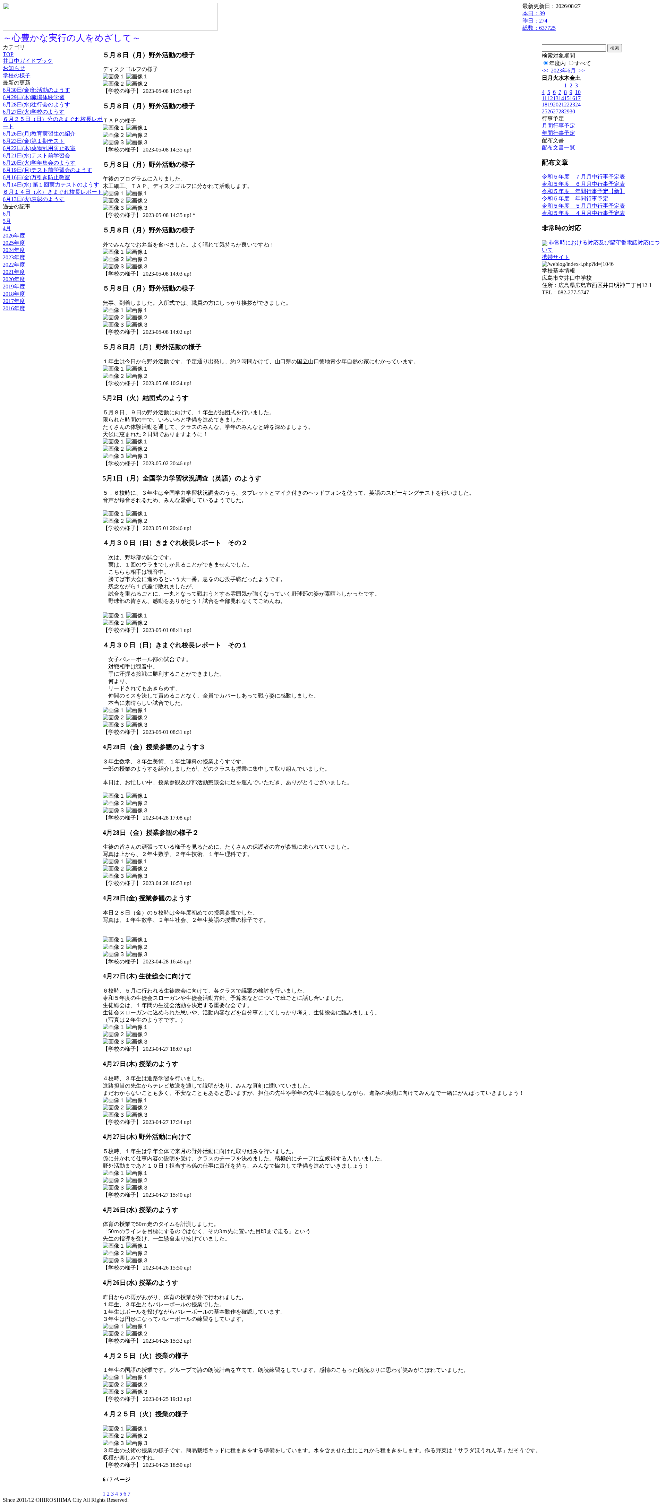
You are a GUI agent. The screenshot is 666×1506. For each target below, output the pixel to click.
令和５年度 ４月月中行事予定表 (583, 213)
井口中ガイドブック (28, 61)
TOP (8, 54)
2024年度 (14, 250)
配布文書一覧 (558, 147)
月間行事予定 (558, 126)
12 (550, 98)
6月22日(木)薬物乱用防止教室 (39, 148)
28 (561, 111)
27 (555, 111)
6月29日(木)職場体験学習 (34, 97)
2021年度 (14, 272)
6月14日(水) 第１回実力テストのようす (51, 185)
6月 (7, 214)
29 (567, 111)
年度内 (557, 63)
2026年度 (14, 236)
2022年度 (14, 265)
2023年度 (14, 257)
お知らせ (14, 68)
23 (572, 104)
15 (567, 98)
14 (561, 98)
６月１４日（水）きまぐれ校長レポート (53, 192)
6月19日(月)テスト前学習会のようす (47, 170)
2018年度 (14, 294)
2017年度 (14, 301)
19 (550, 104)
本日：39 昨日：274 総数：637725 (539, 20)
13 (555, 98)
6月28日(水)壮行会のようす (36, 104)
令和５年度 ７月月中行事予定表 (583, 177)
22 (567, 104)
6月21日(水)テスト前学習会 (36, 155)
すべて (582, 63)
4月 (7, 228)
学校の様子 (17, 75)
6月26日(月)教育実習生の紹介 (39, 134)
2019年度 (14, 286)
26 (550, 111)
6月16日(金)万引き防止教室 (36, 177)
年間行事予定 (558, 133)
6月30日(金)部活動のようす (36, 90)
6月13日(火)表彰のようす (34, 199)
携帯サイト (556, 257)
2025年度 (14, 243)
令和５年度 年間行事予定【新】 (583, 191)
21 (561, 104)
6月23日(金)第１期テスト (34, 141)
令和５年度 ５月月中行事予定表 (583, 206)
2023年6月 (563, 70)
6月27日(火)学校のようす (34, 112)
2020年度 (14, 279)
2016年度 (14, 308)
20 (555, 104)
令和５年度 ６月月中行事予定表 (583, 184)
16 (572, 98)
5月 (7, 221)
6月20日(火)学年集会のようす (39, 163)
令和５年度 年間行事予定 (575, 198)
